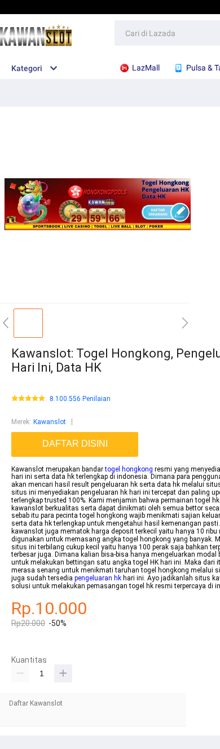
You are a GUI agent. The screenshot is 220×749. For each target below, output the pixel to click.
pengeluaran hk (97, 578)
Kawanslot (49, 422)
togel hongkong (129, 469)
